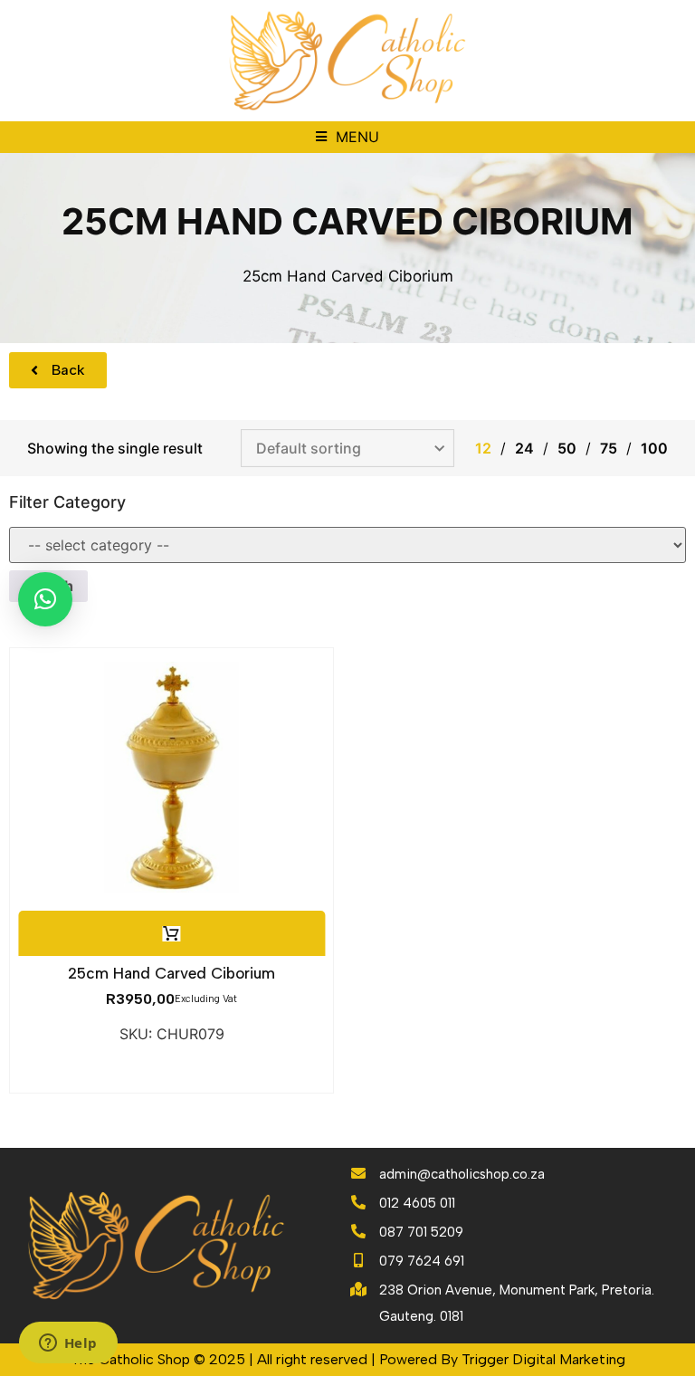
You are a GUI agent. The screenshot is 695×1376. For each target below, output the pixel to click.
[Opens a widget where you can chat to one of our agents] (68, 1344)
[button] (347, 137)
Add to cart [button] (171, 934)
